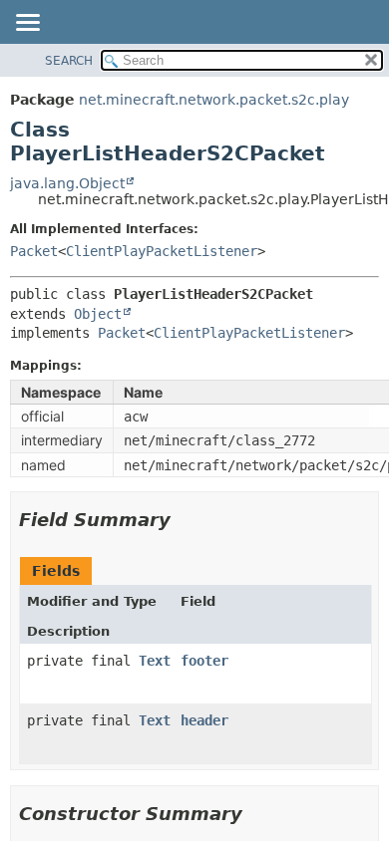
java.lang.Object (67, 183)
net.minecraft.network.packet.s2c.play (214, 100)
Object (98, 314)
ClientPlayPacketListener (161, 251)
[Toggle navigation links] (27, 24)
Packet (34, 251)
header (204, 720)
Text (155, 661)
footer (204, 661)
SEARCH (69, 61)
